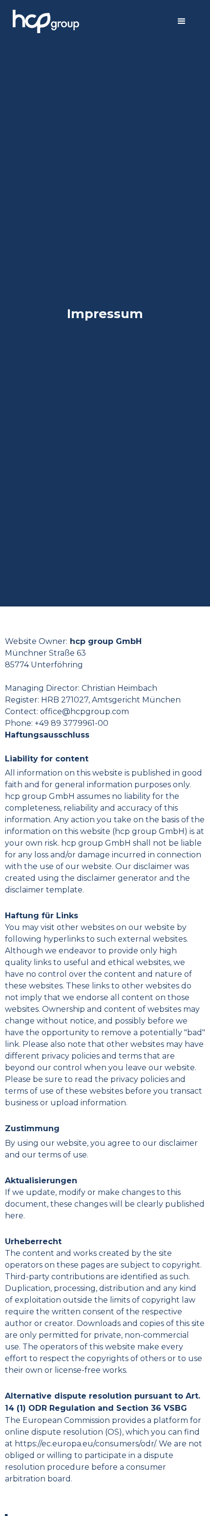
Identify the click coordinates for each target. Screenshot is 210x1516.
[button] (183, 21)
